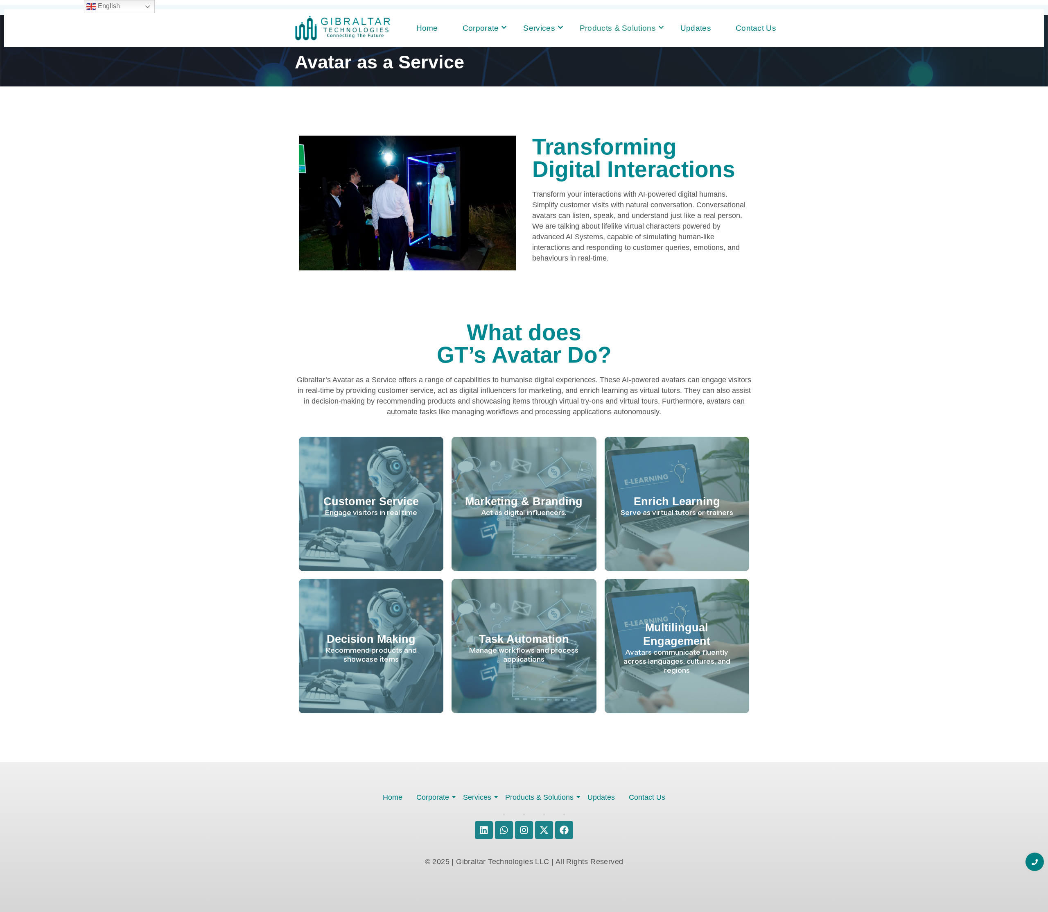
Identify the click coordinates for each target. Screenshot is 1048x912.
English (108, 5)
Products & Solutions (618, 28)
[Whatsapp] (504, 830)
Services (539, 28)
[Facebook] (564, 830)
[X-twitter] (544, 830)
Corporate (481, 28)
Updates (695, 28)
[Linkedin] (484, 830)
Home (427, 28)
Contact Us (756, 28)
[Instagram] (524, 830)
